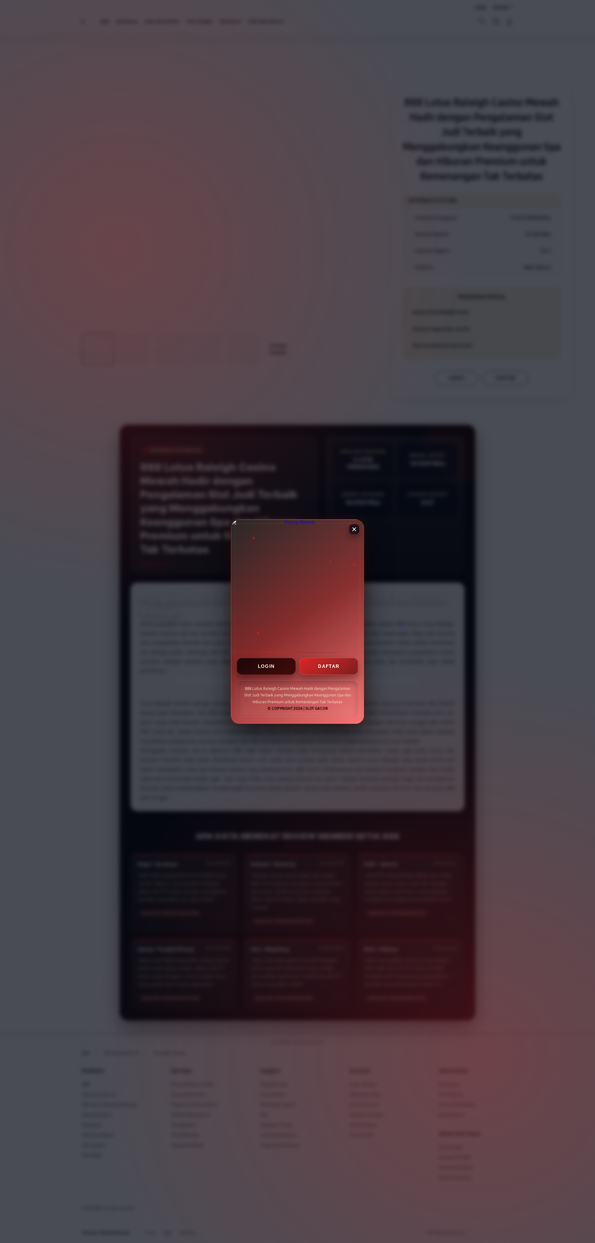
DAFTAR (328, 666)
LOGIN (266, 666)
